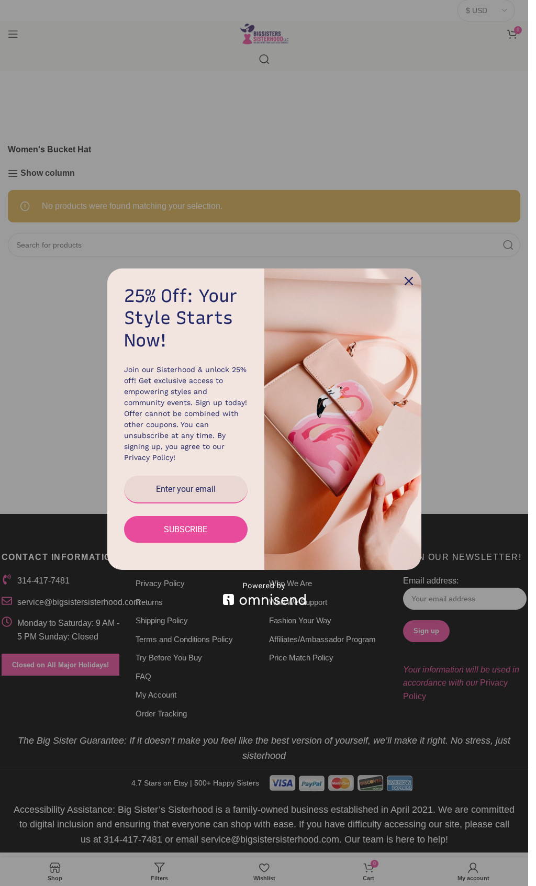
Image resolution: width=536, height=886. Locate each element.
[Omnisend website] (264, 594)
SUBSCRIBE (185, 529)
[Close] (408, 281)
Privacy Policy (148, 457)
